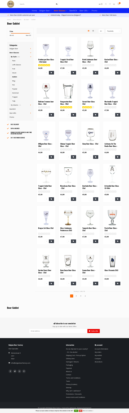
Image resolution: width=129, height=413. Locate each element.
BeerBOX (73, 10)
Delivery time (70, 359)
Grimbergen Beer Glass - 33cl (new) (46, 60)
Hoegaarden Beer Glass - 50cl (66, 102)
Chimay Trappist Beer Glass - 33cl (67, 145)
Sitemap (68, 388)
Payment (69, 368)
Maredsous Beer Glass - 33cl (68, 187)
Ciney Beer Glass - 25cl (90, 144)
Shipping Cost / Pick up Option (76, 355)
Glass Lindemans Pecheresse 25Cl (66, 229)
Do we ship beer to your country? (77, 349)
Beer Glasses (59, 10)
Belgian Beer (44, 10)
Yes (76, 410)
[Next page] (85, 295)
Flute (13, 61)
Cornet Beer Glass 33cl (88, 102)
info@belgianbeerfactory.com (20, 363)
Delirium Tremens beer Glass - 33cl (46, 102)
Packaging (69, 365)
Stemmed (15, 93)
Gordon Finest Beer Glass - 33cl (44, 271)
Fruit (13, 69)
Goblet (14, 77)
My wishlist (98, 355)
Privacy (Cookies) (71, 384)
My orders (98, 352)
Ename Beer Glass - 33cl (89, 271)
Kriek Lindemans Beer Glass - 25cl (89, 60)
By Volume (16, 105)
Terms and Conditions (73, 378)
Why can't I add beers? (73, 391)
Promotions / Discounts (74, 394)
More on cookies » (88, 410)
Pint (13, 85)
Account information (101, 349)
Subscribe (94, 331)
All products (98, 362)
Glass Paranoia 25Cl (111, 270)
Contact (68, 375)
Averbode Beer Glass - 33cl (89, 187)
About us (69, 371)
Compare (98, 359)
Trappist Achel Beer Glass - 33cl (45, 187)
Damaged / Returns (72, 362)
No (80, 410)
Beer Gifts (84, 10)
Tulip (13, 101)
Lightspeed (72, 408)
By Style (15, 57)
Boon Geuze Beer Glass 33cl (68, 271)
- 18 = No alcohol (71, 352)
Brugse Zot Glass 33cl (45, 228)
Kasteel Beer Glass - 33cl (112, 60)
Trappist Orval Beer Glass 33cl (67, 60)
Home (34, 10)
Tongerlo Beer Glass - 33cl (89, 229)
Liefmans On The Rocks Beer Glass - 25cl (111, 146)
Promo (94, 10)
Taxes (68, 381)
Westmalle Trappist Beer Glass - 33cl (111, 102)
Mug (13, 81)
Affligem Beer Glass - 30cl (45, 145)
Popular (14, 89)
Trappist (15, 97)
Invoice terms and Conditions (75, 397)
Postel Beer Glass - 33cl (111, 229)
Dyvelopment (87, 408)
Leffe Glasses (16, 65)
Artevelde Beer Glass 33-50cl (112, 187)
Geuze (14, 73)
